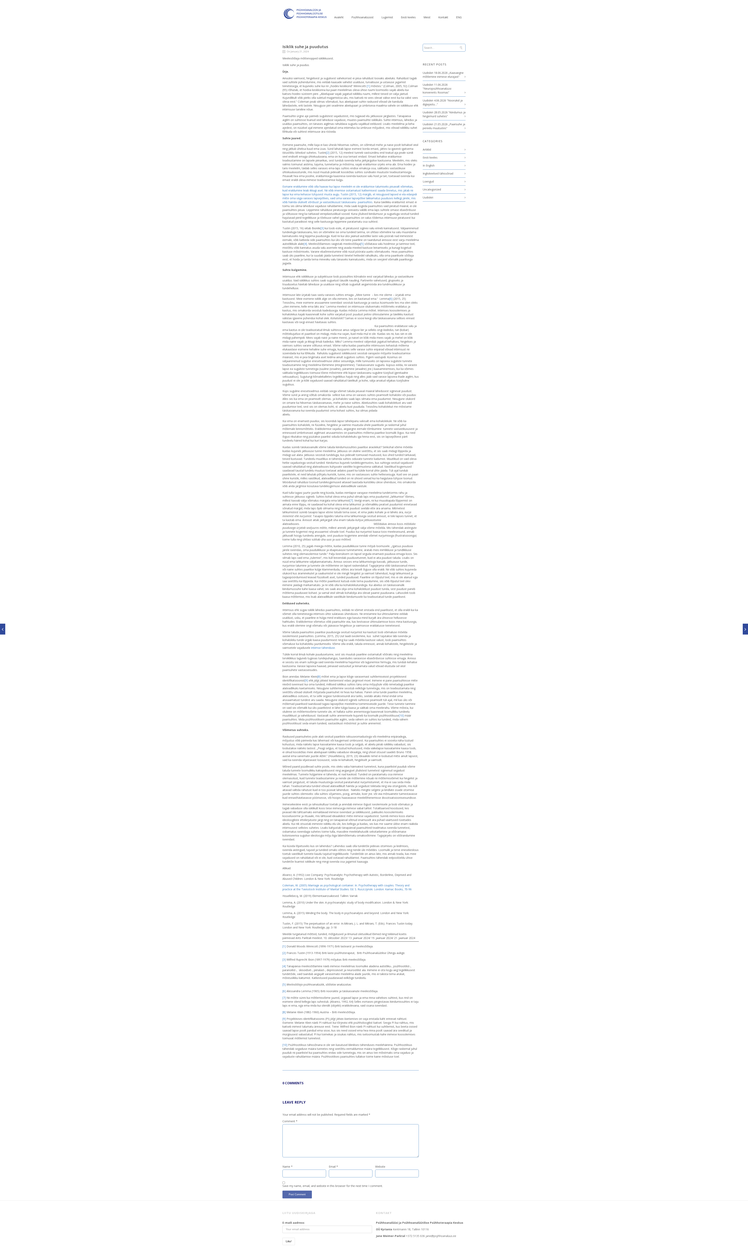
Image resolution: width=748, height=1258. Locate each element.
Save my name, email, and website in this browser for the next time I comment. (332, 1186)
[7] (351, 500)
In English (429, 165)
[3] (322, 228)
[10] (401, 715)
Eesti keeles (408, 17)
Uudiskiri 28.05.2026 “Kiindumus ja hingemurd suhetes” (444, 114)
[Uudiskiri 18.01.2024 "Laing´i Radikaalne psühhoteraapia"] (2, 629)
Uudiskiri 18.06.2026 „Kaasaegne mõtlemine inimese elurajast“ (443, 74)
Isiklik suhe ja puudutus (305, 46)
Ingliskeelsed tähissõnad (438, 173)
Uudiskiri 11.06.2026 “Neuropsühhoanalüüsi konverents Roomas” (437, 88)
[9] (306, 680)
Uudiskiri (428, 197)
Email (333, 1166)
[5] (362, 244)
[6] (391, 299)
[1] (368, 86)
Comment (289, 1121)
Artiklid (427, 149)
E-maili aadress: (293, 1223)
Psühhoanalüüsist (362, 17)
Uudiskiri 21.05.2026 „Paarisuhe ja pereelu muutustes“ (444, 126)
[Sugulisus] (745, 629)
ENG (459, 17)
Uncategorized (432, 189)
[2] (327, 152)
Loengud (428, 181)
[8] (319, 676)
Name (287, 1166)
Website (380, 1166)
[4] (305, 244)
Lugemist (387, 17)
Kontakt (443, 17)
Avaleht (339, 17)
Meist (426, 17)
